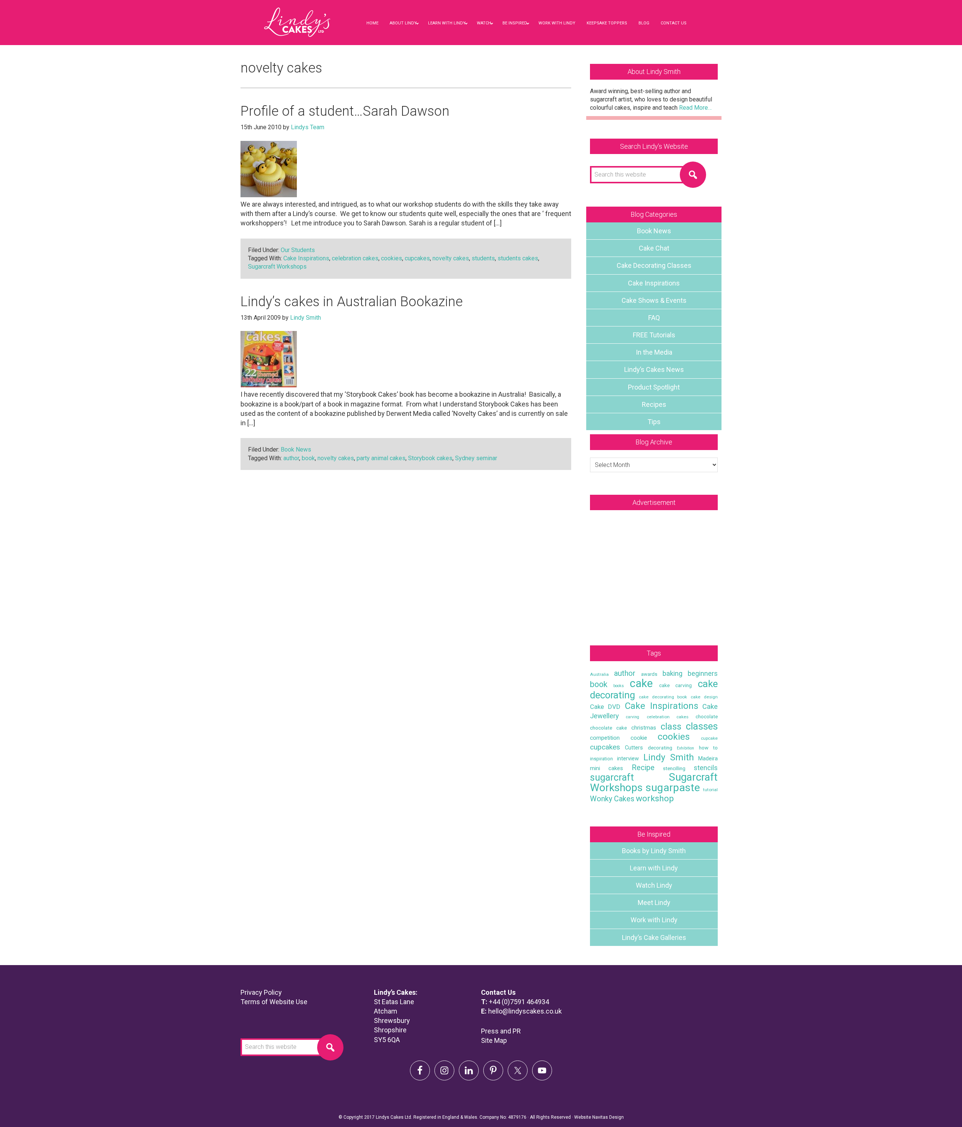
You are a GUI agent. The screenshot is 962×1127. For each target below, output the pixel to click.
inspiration (601, 758)
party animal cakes (381, 458)
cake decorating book (663, 696)
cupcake (709, 738)
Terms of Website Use (273, 1002)
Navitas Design (608, 1117)
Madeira (708, 758)
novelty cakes (451, 258)
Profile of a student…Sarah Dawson (344, 111)
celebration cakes (355, 258)
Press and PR (501, 1031)
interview (628, 758)
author (291, 458)
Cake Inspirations (306, 258)
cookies (391, 258)
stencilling (674, 768)
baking (672, 673)
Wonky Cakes (612, 799)
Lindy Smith (668, 757)
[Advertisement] (654, 570)
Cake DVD (605, 706)
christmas (643, 727)
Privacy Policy (261, 992)
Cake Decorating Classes (654, 265)
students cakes (518, 258)
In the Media (654, 352)
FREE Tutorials (654, 335)
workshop (655, 798)
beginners (703, 673)
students (483, 258)
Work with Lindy (654, 920)
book (308, 458)
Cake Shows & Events (654, 300)
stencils (706, 768)
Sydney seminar (476, 458)
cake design (704, 696)
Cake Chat (654, 248)
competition (605, 737)
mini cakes (606, 768)
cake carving (675, 685)
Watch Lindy (654, 885)
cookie (639, 737)
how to (708, 748)
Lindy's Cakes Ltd (296, 30)
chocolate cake (608, 728)
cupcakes (417, 258)
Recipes (654, 404)
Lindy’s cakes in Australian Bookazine (351, 302)
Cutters (634, 747)
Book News (296, 449)
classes (702, 726)
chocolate (707, 716)
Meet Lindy (654, 902)
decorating (660, 748)
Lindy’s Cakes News (654, 369)
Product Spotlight (654, 387)
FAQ (654, 318)
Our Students (298, 250)
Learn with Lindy (654, 868)
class (671, 726)
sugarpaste (673, 787)
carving (632, 717)
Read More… (695, 107)
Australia (599, 674)
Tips (654, 422)
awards (649, 674)
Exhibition (685, 748)
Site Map (494, 1040)
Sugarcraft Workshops (277, 266)
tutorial (710, 789)
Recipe (643, 767)
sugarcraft (612, 777)
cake (641, 683)
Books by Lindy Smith (654, 851)
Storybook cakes (430, 458)
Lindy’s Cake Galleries (654, 937)
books (618, 685)
